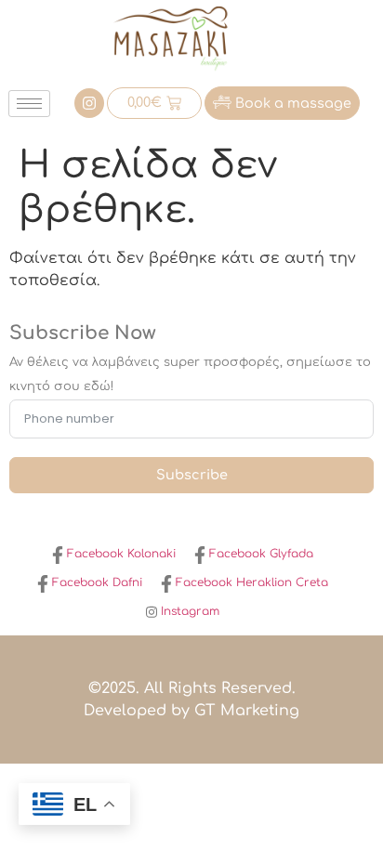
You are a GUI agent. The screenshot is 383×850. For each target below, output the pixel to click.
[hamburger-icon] (29, 103)
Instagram (188, 611)
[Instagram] (89, 103)
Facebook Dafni (95, 582)
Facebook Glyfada (259, 553)
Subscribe (192, 474)
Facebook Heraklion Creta (250, 582)
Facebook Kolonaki (119, 553)
